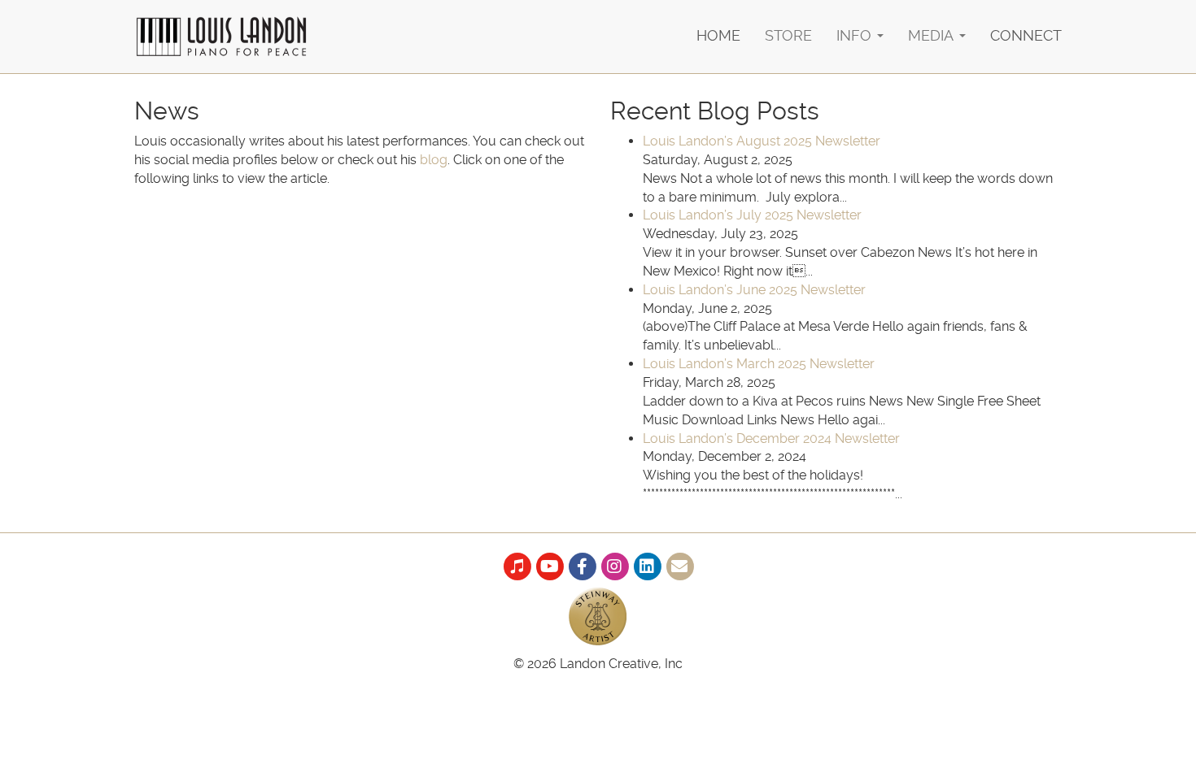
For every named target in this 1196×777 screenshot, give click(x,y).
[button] (860, 25)
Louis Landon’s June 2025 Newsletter (754, 289)
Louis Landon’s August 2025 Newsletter (761, 141)
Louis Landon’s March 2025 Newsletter (759, 363)
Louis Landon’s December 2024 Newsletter (771, 438)
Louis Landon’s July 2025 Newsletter (752, 215)
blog (433, 159)
